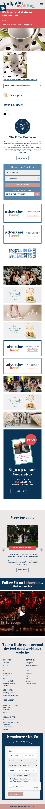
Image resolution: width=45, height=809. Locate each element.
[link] (3, 8)
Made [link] (4, 668)
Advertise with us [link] (8, 727)
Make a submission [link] (9, 720)
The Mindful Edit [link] (8, 681)
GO (36, 194)
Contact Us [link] (6, 710)
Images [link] (28, 668)
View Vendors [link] (22, 185)
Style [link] (27, 676)
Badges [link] (5, 729)
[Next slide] (41, 550)
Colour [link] (28, 670)
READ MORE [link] (22, 158)
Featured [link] (6, 25)
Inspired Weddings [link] (32, 665)
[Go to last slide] (3, 550)
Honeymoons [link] (7, 673)
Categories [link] (29, 663)
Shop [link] (4, 678)
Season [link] (28, 681)
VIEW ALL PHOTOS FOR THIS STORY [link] (18, 86)
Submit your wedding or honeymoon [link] (11, 723)
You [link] (4, 670)
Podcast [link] (5, 676)
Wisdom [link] (5, 665)
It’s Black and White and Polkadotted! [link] (20, 80)
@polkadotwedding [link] (22, 586)
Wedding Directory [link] (9, 693)
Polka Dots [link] (16, 25)
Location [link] (29, 673)
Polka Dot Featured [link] (22, 548)
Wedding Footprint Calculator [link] (9, 684)
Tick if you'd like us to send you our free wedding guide (22, 780)
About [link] (5, 703)
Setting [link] (28, 678)
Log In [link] (5, 712)
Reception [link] (27, 25)
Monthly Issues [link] (31, 683)
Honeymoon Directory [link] (10, 695)
